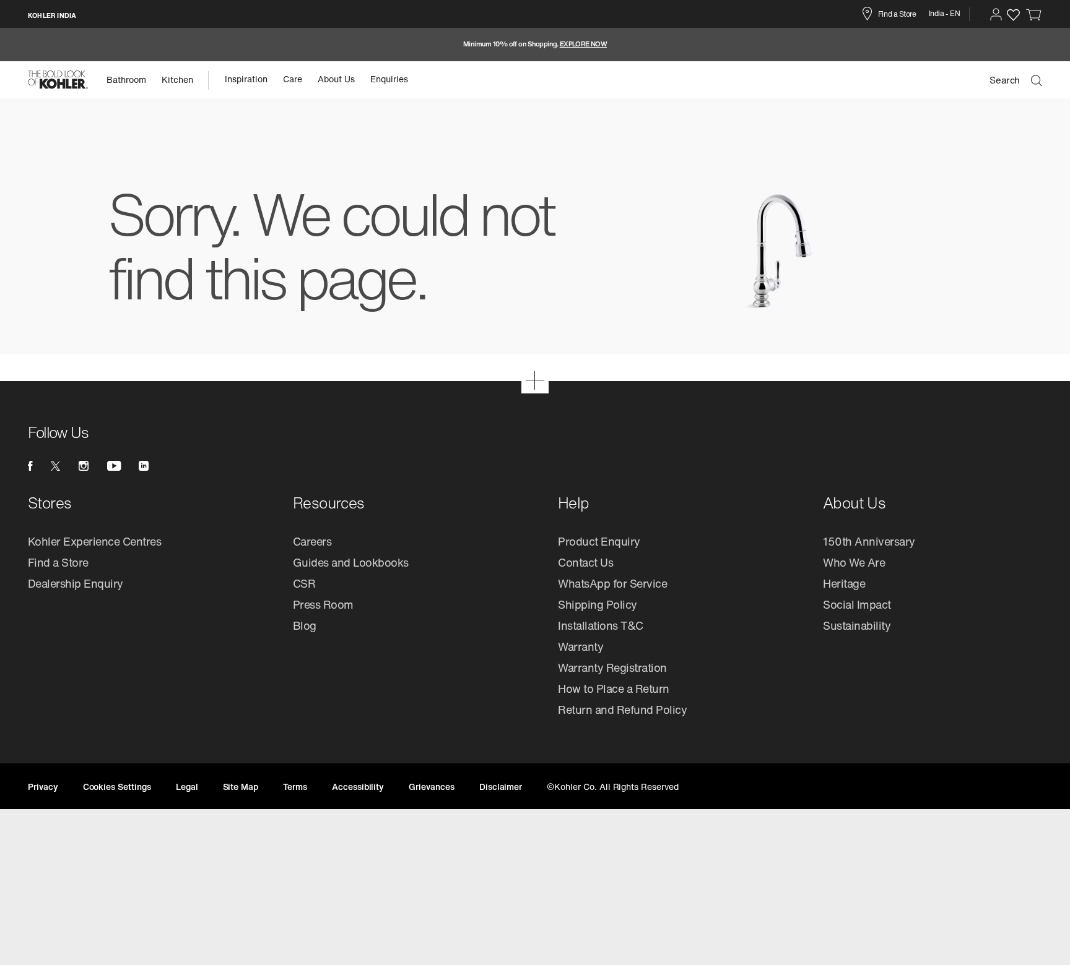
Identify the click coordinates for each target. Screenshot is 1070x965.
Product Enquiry (599, 541)
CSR (304, 583)
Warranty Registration (612, 667)
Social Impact (857, 604)
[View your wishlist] (1013, 15)
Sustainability (856, 625)
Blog (304, 625)
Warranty (580, 646)
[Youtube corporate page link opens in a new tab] (114, 465)
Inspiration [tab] (246, 78)
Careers (312, 541)
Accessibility (358, 786)
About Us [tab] (336, 78)
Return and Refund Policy (622, 709)
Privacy (43, 786)
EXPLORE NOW (583, 44)
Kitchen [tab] (177, 79)
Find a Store (58, 562)
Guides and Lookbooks (351, 562)
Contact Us (585, 562)
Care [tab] (292, 78)
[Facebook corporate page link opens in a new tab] (30, 465)
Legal (187, 786)
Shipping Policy (597, 604)
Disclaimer (501, 786)
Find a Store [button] (897, 14)
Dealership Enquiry (75, 583)
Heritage (844, 583)
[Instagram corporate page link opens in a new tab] (84, 465)
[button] (996, 14)
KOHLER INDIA (52, 15)
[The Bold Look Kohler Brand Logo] (58, 80)
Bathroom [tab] (126, 79)
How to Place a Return (613, 688)
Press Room (323, 604)
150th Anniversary (869, 541)
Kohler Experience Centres (95, 541)
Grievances (432, 786)
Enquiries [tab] (389, 78)
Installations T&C (600, 625)
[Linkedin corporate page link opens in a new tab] (144, 465)
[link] (1034, 14)
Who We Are (854, 562)
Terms (295, 786)
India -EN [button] (944, 13)
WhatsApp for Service (612, 583)
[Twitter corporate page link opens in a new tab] (55, 466)
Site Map (241, 786)
